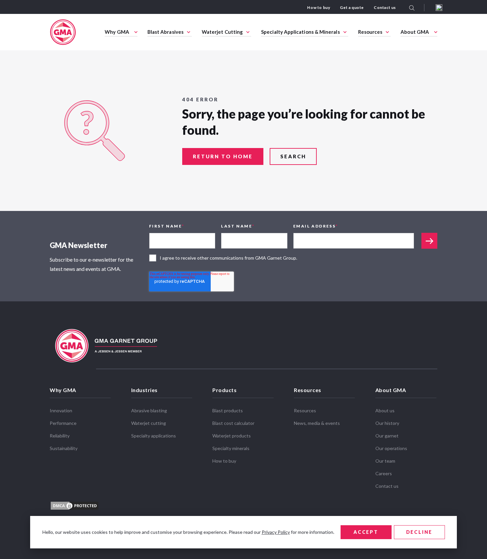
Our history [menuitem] (387, 423)
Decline (419, 532)
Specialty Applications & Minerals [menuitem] (300, 32)
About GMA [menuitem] (415, 32)
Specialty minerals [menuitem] (230, 448)
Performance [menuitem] (63, 423)
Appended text (429, 241)
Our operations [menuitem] (391, 448)
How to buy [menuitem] (318, 7)
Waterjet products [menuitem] (231, 435)
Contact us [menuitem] (385, 7)
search (293, 156)
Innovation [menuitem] (61, 410)
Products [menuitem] (224, 390)
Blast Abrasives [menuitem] (165, 32)
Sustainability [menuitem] (64, 448)
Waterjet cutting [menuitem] (148, 423)
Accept (365, 532)
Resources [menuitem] (370, 32)
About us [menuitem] (385, 410)
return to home (223, 156)
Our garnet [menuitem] (387, 435)
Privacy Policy (276, 532)
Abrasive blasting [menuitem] (149, 410)
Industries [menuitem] (144, 390)
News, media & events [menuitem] (317, 423)
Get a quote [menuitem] (352, 7)
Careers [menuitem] (383, 473)
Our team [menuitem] (385, 461)
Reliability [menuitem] (60, 435)
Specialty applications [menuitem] (153, 435)
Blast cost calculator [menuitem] (233, 423)
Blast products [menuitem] (227, 410)
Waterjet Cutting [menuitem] (222, 32)
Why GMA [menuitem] (117, 32)
